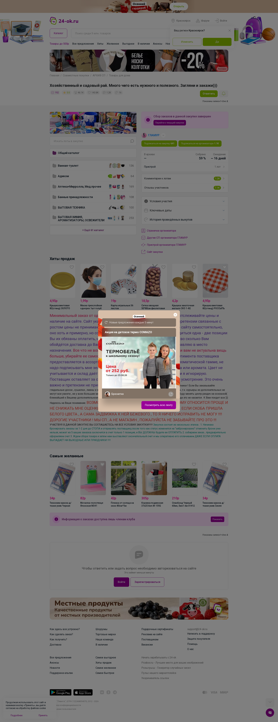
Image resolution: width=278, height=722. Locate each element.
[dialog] (139, 361)
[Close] (175, 314)
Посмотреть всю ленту (159, 405)
